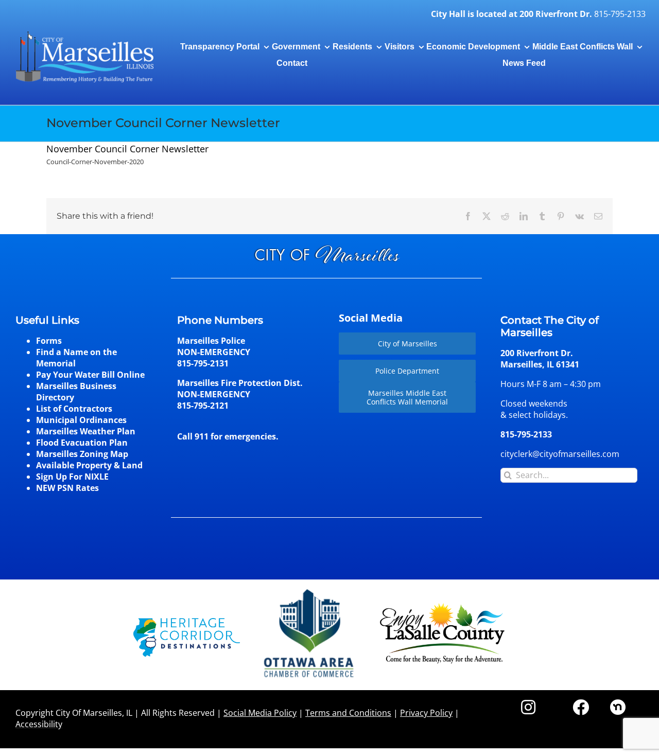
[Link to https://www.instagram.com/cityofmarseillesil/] (528, 707)
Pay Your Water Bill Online (90, 374)
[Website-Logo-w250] (309, 589)
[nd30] (618, 703)
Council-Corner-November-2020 (95, 161)
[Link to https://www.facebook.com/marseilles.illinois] (581, 707)
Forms (49, 340)
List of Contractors (74, 408)
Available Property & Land (89, 465)
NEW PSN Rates (67, 488)
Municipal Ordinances (81, 420)
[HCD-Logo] (186, 622)
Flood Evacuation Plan (82, 442)
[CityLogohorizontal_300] (84, 32)
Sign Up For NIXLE (72, 476)
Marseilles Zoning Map (82, 454)
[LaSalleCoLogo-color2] (442, 606)
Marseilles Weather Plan (85, 431)
